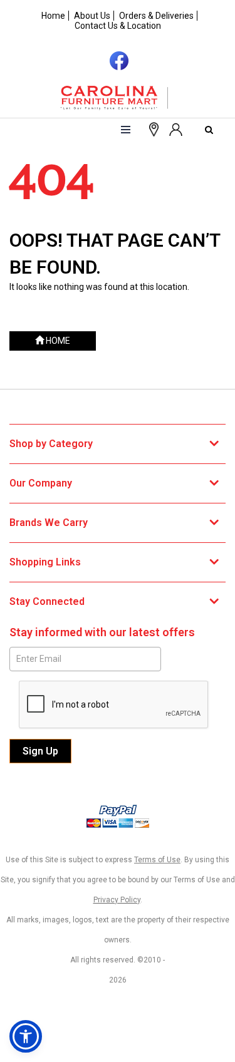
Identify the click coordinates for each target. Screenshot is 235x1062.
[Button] (125, 129)
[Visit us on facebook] (117, 59)
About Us (92, 16)
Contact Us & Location (118, 26)
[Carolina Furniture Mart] (118, 98)
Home (53, 16)
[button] (175, 128)
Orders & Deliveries (156, 16)
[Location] (151, 128)
